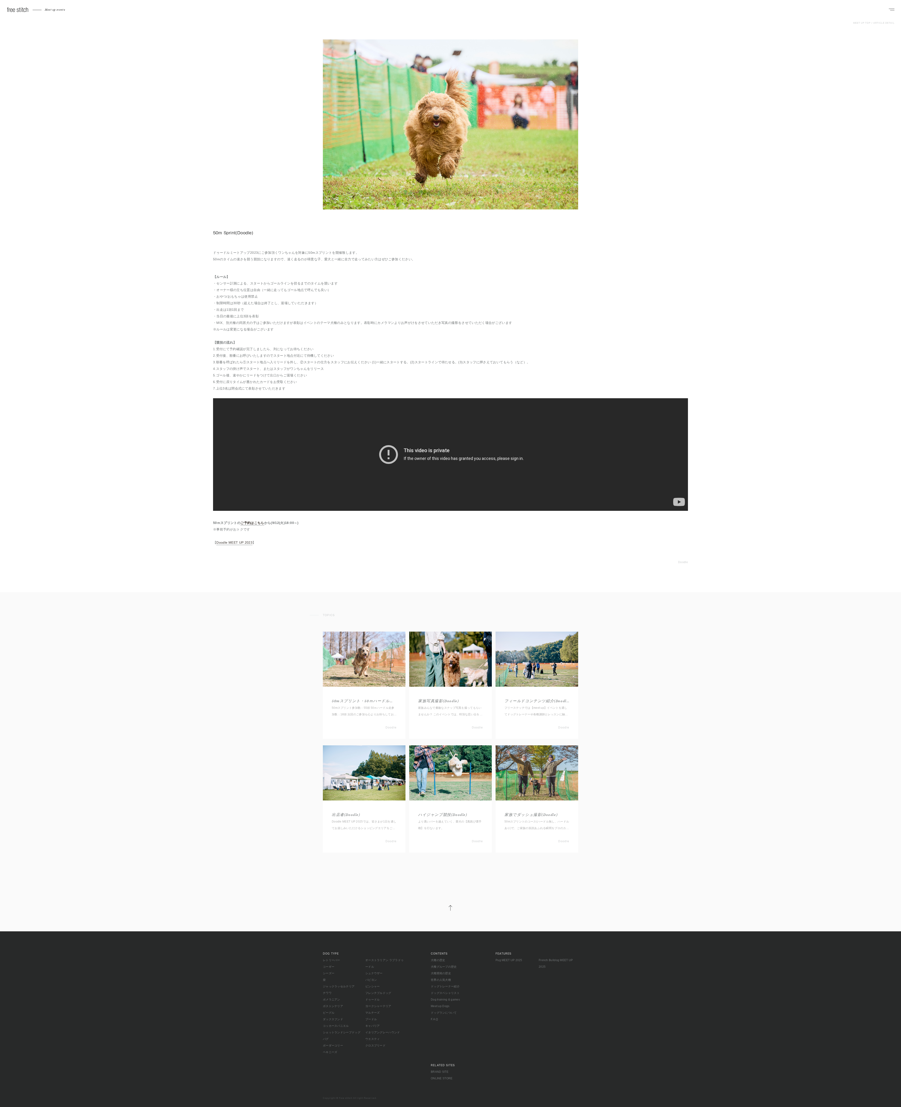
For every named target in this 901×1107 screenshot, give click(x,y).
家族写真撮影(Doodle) (438, 701)
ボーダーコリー (333, 1045)
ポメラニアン (331, 999)
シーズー (328, 973)
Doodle (683, 562)
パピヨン (371, 980)
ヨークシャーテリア (378, 1006)
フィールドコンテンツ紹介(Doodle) (536, 701)
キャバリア (372, 1025)
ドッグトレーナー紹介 (445, 986)
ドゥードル (372, 999)
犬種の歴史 (438, 960)
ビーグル (328, 1012)
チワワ (327, 993)
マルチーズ (372, 1012)
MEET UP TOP (861, 23)
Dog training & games (445, 999)
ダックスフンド (333, 1019)
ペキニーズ (330, 1052)
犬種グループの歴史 (444, 966)
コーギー (328, 966)
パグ (326, 1039)
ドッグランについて (444, 1012)
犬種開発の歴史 (441, 973)
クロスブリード (375, 1045)
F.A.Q (434, 1019)
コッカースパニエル (336, 1025)
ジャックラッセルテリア (339, 986)
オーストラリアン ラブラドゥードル (384, 963)
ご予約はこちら (252, 523)
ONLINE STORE (442, 1078)
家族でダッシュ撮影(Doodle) (530, 815)
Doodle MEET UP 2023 (234, 542)
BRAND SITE (439, 1071)
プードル (371, 1019)
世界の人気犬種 (441, 980)
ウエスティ (372, 1039)
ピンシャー (372, 986)
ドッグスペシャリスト (445, 993)
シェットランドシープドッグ (341, 1032)
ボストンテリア (333, 1006)
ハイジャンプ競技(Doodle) (442, 815)
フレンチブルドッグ (378, 993)
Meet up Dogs (440, 1006)
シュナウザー (374, 973)
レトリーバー (331, 960)
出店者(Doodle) (346, 815)
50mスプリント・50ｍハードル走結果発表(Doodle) (364, 701)
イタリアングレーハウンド (382, 1032)
